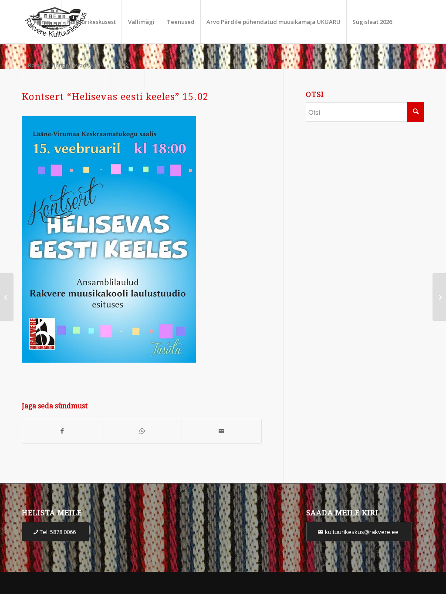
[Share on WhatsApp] (142, 431)
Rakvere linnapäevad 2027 (64, 65)
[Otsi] (125, 65)
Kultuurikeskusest (91, 22)
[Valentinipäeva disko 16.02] (439, 297)
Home (42, 22)
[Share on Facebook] (62, 431)
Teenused (181, 22)
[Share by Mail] (221, 431)
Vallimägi (141, 22)
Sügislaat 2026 (372, 22)
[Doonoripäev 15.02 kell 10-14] (7, 297)
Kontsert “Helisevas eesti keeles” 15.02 (115, 96)
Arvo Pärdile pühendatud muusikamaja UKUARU (273, 22)
